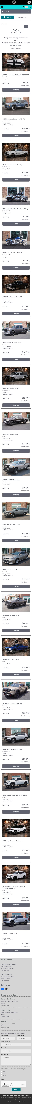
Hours (3, 1003)
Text (4, 1073)
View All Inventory (16, 48)
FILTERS (8, 17)
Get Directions (5, 970)
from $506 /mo (25, 309)
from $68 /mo (26, 263)
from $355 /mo (25, 131)
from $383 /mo (25, 536)
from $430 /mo (25, 401)
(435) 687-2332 (5, 1028)
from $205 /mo (25, 582)
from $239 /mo (25, 900)
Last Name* (20, 1035)
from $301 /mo (25, 853)
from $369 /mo (25, 446)
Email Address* (5, 1041)
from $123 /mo (25, 85)
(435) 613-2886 (5, 1016)
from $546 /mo (25, 807)
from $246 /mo (25, 355)
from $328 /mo (25, 670)
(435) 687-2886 (5, 1005)
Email (4, 1076)
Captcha (3, 1079)
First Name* (4, 1035)
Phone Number (5, 1048)
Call (4, 1071)
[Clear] (24, 17)
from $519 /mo (25, 175)
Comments (4, 1054)
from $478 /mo (25, 716)
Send (16, 1089)
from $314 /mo (25, 761)
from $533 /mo (25, 490)
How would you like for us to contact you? (13, 1068)
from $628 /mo (25, 626)
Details (16, 90)
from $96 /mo (26, 219)
